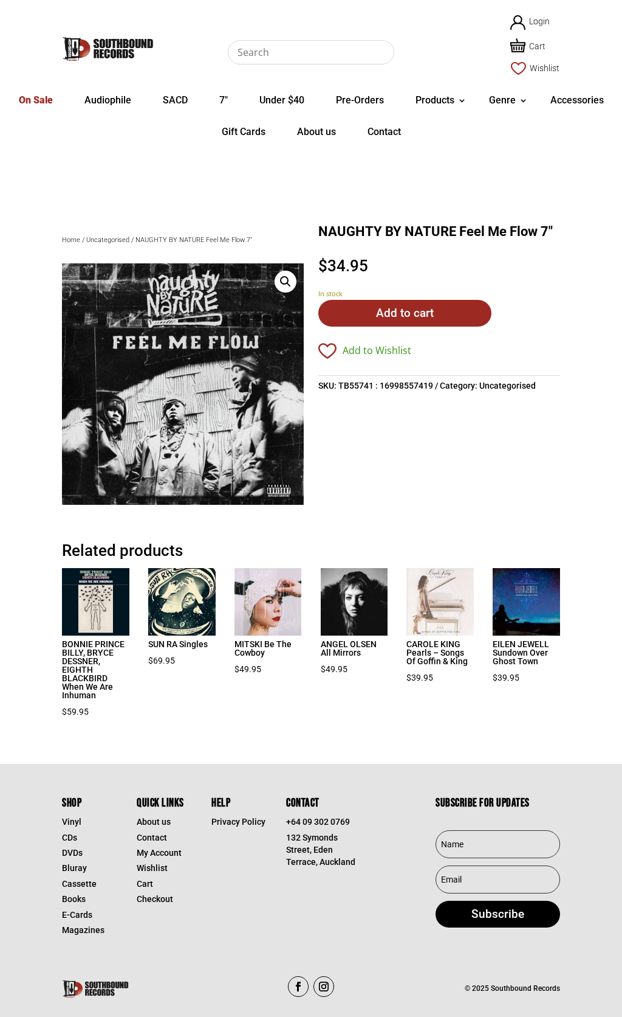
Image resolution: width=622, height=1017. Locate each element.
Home (71, 240)
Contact (384, 131)
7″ (223, 100)
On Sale (36, 100)
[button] (285, 282)
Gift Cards (243, 131)
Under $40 (281, 100)
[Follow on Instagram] (323, 986)
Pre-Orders (360, 100)
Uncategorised (107, 240)
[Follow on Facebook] (298, 986)
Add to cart (405, 313)
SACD (175, 100)
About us (316, 131)
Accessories (577, 100)
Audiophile (107, 100)
